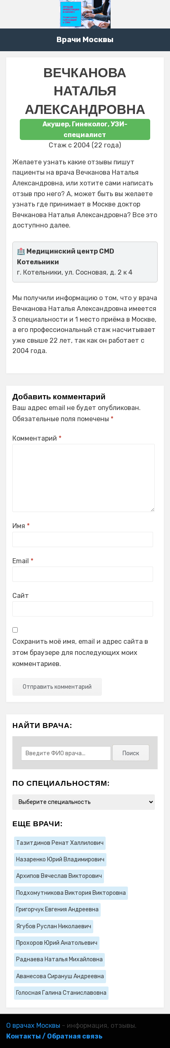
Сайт (20, 596)
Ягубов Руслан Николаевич (53, 926)
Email (22, 561)
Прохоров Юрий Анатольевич (56, 942)
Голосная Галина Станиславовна (61, 992)
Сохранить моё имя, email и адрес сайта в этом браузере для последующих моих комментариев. (80, 653)
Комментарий (36, 438)
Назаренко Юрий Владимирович (60, 859)
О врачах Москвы (33, 1025)
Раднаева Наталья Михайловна (59, 959)
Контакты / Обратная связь (54, 1036)
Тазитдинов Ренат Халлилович (60, 842)
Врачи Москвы (85, 39)
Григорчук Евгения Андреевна (57, 909)
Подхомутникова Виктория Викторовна (71, 892)
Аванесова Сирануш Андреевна (60, 976)
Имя (21, 526)
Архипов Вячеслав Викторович (59, 876)
